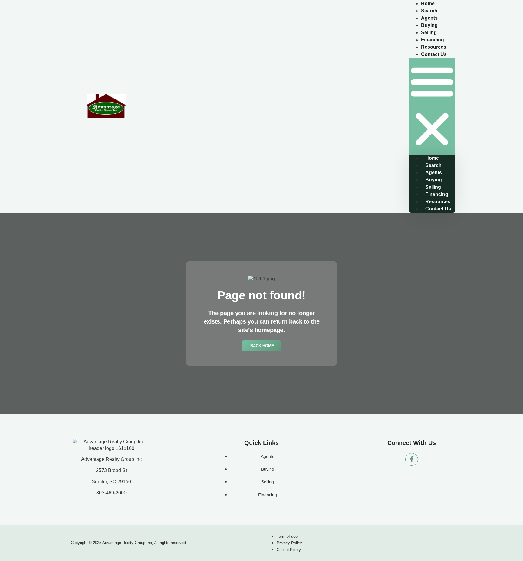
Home (432, 158)
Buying (433, 179)
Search (433, 165)
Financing (436, 194)
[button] (432, 106)
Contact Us (434, 54)
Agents (433, 172)
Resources (437, 201)
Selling (433, 187)
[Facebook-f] (411, 459)
